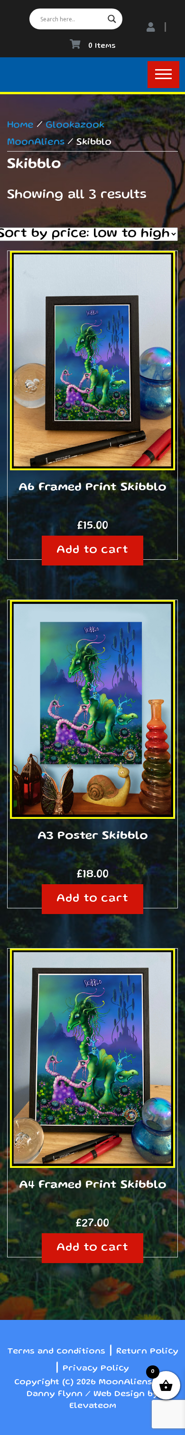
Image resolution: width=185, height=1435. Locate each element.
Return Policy (147, 1351)
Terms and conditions (56, 1351)
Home (20, 125)
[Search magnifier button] (112, 19)
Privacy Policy (96, 1368)
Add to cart (92, 551)
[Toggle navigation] (163, 74)
